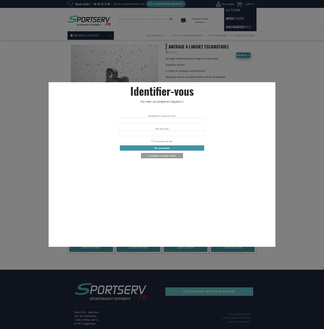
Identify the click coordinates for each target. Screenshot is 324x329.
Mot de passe (162, 128)
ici (182, 101)
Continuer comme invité (162, 155)
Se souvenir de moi (163, 141)
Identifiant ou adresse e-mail (162, 116)
